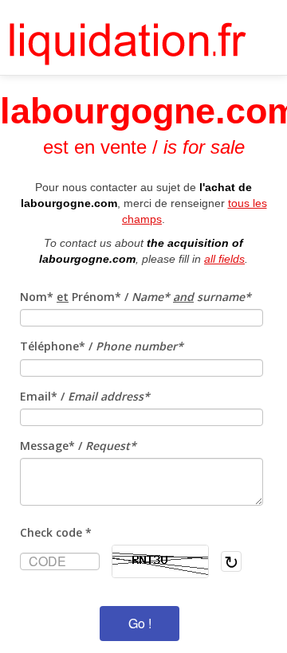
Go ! (139, 623)
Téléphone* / (101, 346)
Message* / (78, 445)
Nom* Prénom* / (135, 296)
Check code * (56, 532)
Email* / (85, 396)
